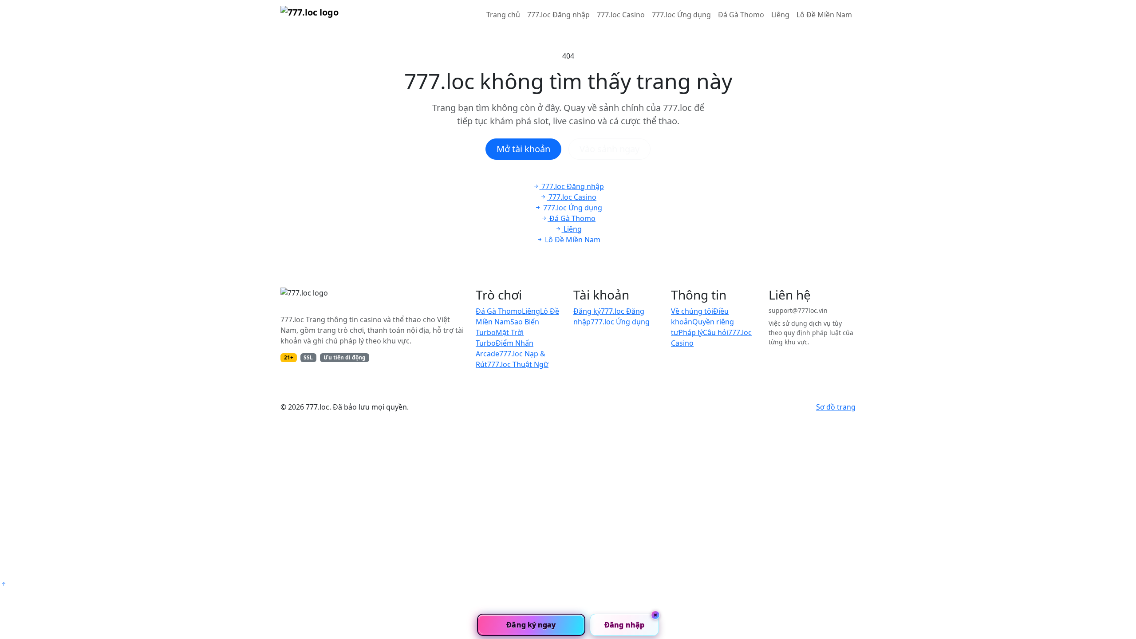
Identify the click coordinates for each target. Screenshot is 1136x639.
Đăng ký (587, 311)
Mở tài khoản (523, 149)
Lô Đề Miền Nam (824, 15)
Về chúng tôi (692, 311)
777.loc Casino (621, 15)
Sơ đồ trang (836, 407)
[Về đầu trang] (3, 584)
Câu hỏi (715, 332)
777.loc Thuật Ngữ (517, 364)
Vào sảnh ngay (609, 149)
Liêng (780, 15)
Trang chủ (503, 15)
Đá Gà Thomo (741, 15)
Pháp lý (690, 332)
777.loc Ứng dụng (681, 15)
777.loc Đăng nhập (558, 15)
